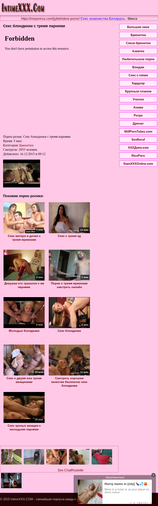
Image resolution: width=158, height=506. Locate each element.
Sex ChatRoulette (71, 470)
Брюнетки (26, 145)
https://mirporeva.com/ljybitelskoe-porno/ (50, 18)
